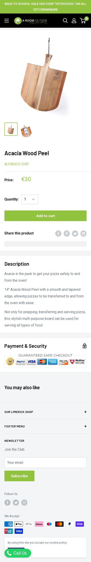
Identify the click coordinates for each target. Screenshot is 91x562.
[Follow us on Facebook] (7, 502)
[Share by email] (83, 233)
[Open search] (65, 20)
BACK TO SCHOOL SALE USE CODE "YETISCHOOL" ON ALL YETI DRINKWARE (45, 6)
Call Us (19, 553)
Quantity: (11, 199)
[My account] (74, 20)
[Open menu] (6, 20)
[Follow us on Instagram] (24, 502)
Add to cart (45, 216)
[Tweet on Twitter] (75, 233)
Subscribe (19, 476)
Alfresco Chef (16, 164)
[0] (83, 20)
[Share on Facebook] (58, 233)
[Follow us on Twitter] (16, 502)
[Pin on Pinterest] (67, 233)
